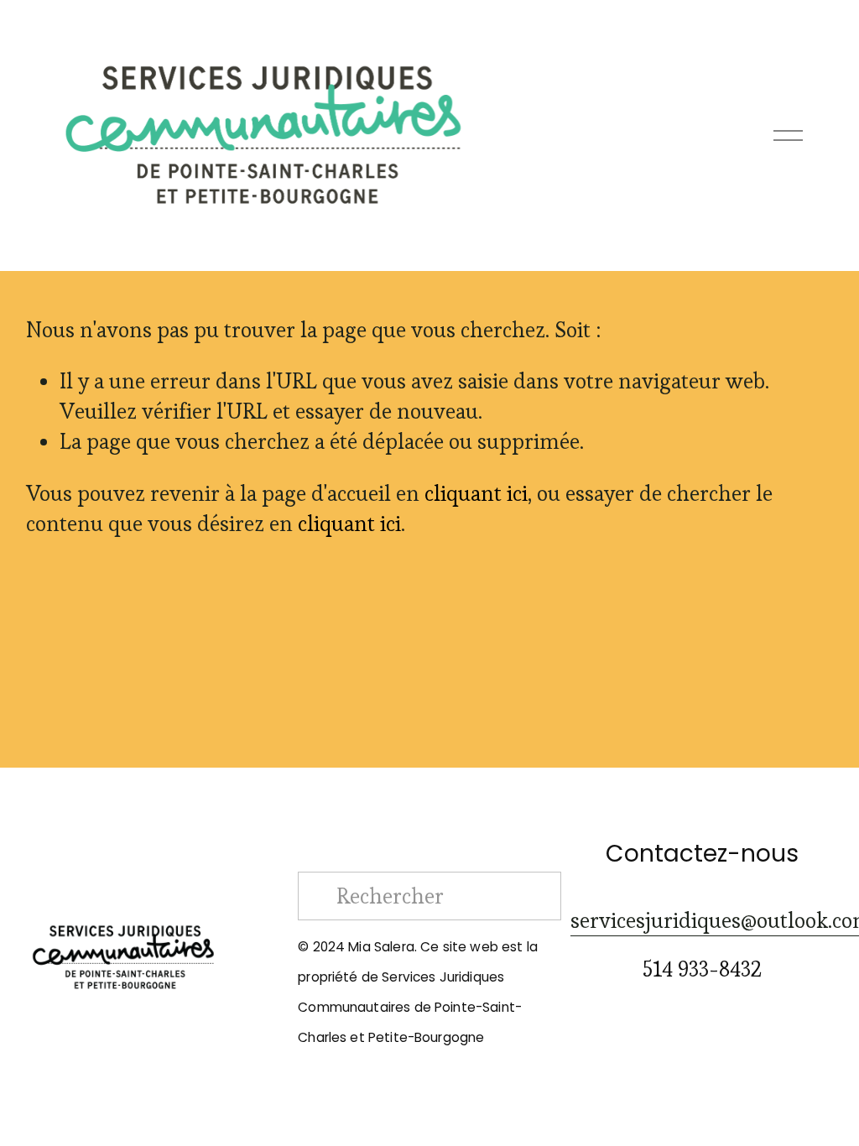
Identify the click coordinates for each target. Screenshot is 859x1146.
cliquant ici (476, 493)
